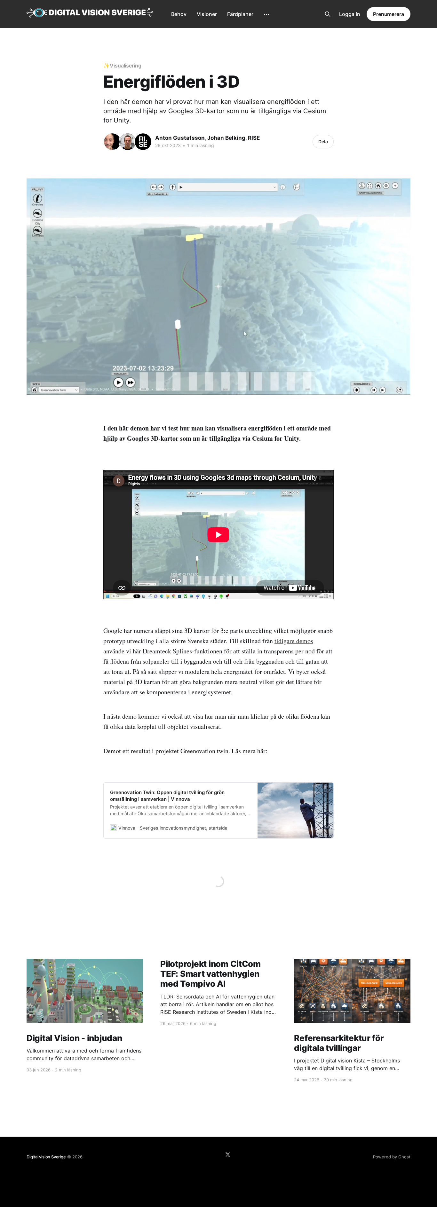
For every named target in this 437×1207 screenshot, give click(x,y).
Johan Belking (226, 138)
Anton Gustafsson (180, 138)
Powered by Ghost (391, 1156)
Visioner (207, 14)
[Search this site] (327, 14)
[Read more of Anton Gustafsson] (112, 142)
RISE (254, 138)
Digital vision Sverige (46, 1156)
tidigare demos (293, 640)
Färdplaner (240, 14)
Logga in (349, 14)
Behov (179, 14)
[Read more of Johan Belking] (128, 142)
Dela (323, 141)
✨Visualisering (122, 65)
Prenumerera (388, 14)
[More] (266, 14)
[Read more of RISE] (143, 142)
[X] (227, 1154)
